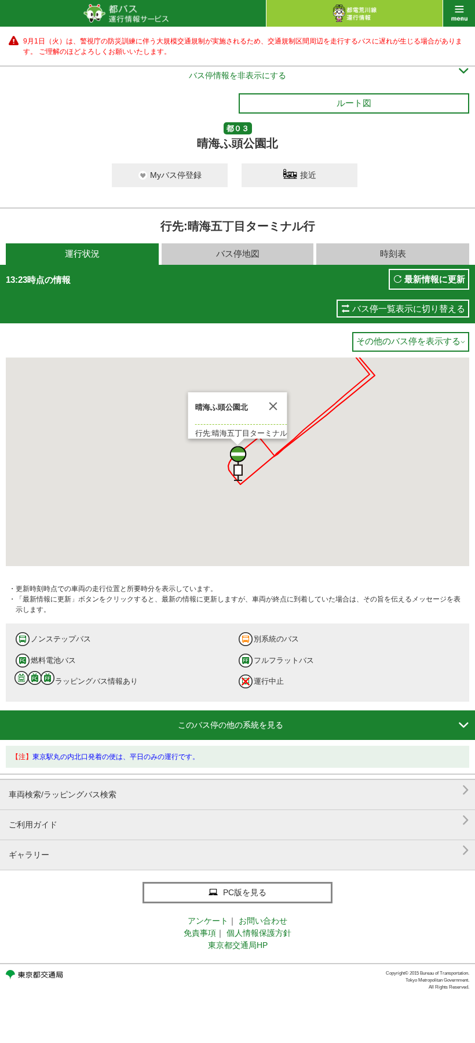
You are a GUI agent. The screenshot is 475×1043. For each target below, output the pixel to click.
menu (459, 13)
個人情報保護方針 (258, 933)
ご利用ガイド (239, 820)
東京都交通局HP (238, 945)
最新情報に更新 (434, 279)
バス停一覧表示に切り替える (408, 308)
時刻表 (393, 253)
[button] (237, 463)
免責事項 (200, 933)
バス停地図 (238, 253)
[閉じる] (273, 406)
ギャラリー (239, 850)
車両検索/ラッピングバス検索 (239, 790)
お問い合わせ (263, 920)
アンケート (208, 920)
